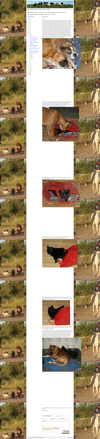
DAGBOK (31, 9)
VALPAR (44, 9)
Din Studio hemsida (70, 437)
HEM (28, 9)
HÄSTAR (35, 9)
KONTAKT (48, 9)
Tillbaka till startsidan (30, 16)
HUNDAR (40, 9)
